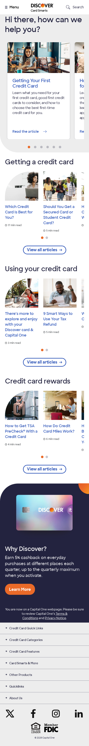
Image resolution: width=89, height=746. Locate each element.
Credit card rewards (37, 381)
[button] (29, 147)
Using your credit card (41, 269)
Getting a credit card (39, 162)
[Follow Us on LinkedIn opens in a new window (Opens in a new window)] (79, 713)
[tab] (42, 237)
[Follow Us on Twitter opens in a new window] (10, 713)
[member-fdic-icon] (51, 728)
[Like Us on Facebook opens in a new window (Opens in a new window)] (33, 713)
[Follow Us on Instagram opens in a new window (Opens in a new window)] (56, 713)
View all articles (42, 249)
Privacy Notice (55, 618)
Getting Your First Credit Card (31, 83)
